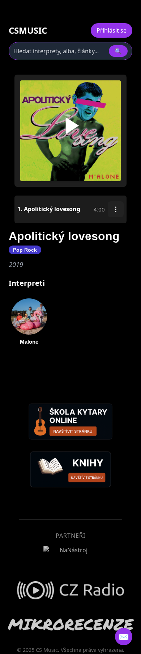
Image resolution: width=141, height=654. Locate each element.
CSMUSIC (28, 30)
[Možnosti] (116, 209)
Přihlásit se (112, 30)
